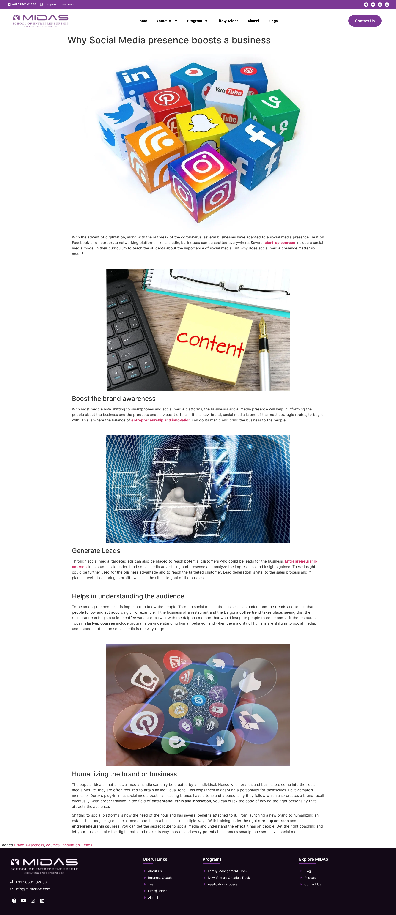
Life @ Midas (228, 21)
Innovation (71, 845)
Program (194, 21)
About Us (164, 21)
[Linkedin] (387, 4)
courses (53, 845)
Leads (87, 845)
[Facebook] (366, 4)
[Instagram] (380, 4)
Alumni (253, 21)
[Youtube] (373, 4)
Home (142, 21)
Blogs (273, 21)
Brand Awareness (29, 845)
